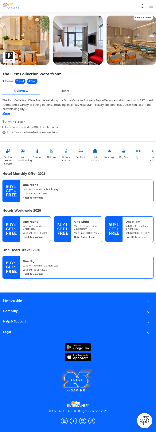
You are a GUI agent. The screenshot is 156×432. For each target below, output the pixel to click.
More (6, 113)
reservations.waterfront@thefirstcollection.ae (33, 127)
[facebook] (73, 421)
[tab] (5, 282)
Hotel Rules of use (33, 197)
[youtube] (64, 421)
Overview (21, 91)
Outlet (65, 91)
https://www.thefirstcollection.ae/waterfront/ (32, 132)
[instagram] (82, 421)
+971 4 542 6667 (16, 121)
